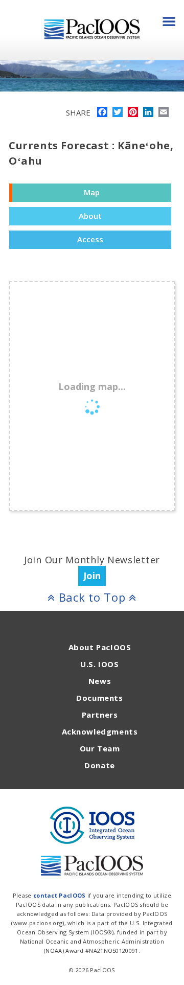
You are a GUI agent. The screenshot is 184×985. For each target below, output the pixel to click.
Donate (99, 765)
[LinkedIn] (148, 113)
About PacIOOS (99, 647)
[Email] (163, 113)
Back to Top (92, 597)
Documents (99, 698)
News (99, 681)
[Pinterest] (133, 113)
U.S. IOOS (99, 664)
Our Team (100, 748)
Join (92, 575)
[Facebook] (102, 113)
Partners (100, 714)
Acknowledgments (100, 731)
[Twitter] (117, 113)
